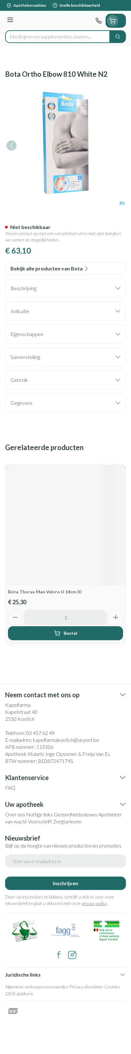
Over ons (15, 814)
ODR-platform (19, 993)
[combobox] (57, 36)
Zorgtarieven (67, 821)
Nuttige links (39, 814)
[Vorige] (11, 145)
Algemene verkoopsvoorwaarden (36, 986)
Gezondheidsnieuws (75, 814)
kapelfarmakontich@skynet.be (66, 740)
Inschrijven (65, 883)
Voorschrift (40, 821)
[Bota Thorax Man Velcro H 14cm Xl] (65, 525)
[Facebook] (59, 955)
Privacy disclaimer (86, 986)
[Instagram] (72, 955)
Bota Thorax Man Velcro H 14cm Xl (45, 591)
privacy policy (94, 903)
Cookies (112, 986)
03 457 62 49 (40, 733)
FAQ (10, 788)
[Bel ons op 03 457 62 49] (98, 21)
